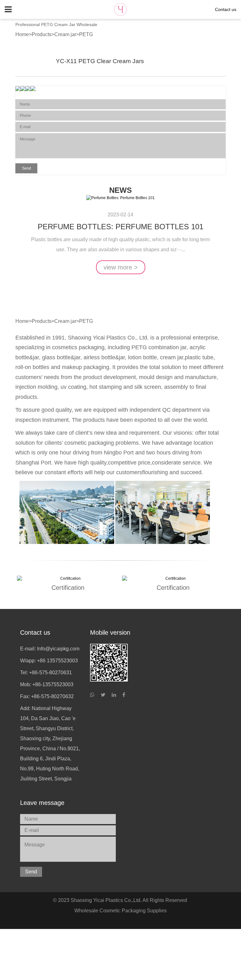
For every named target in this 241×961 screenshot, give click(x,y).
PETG (86, 34)
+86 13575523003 (57, 660)
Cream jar (65, 34)
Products (41, 34)
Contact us (225, 9)
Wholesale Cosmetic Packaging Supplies (120, 910)
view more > (121, 267)
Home (22, 34)
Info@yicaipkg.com (58, 648)
